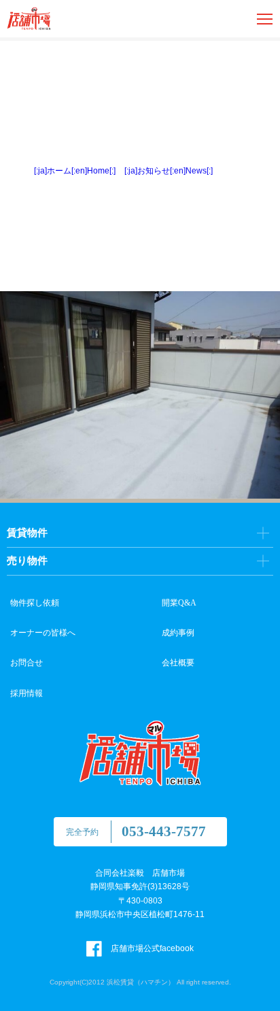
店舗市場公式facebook (151, 948)
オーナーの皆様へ (42, 632)
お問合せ (26, 662)
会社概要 (178, 662)
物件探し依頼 (34, 603)
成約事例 (178, 632)
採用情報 (26, 693)
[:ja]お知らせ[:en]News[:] (168, 171)
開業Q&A (179, 603)
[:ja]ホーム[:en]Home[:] (75, 171)
